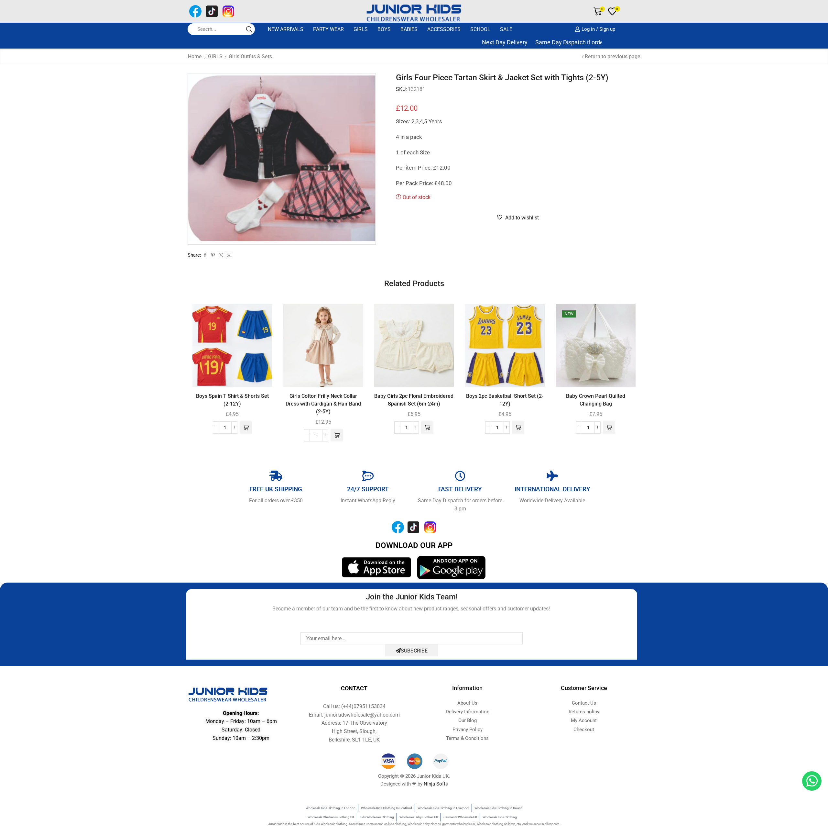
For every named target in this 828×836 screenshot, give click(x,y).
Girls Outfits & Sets (250, 56)
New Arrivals (285, 29)
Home (195, 56)
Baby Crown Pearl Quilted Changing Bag (595, 400)
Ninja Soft (434, 784)
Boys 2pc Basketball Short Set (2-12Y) (504, 400)
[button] (246, 427)
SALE (506, 29)
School (480, 29)
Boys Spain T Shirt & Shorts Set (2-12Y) (232, 400)
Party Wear (328, 29)
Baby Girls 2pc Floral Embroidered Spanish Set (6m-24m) (413, 400)
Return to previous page (612, 56)
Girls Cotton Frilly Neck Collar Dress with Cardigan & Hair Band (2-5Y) (323, 404)
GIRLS (361, 29)
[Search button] (249, 29)
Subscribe (414, 651)
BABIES (409, 29)
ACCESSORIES (444, 29)
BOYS (384, 29)
